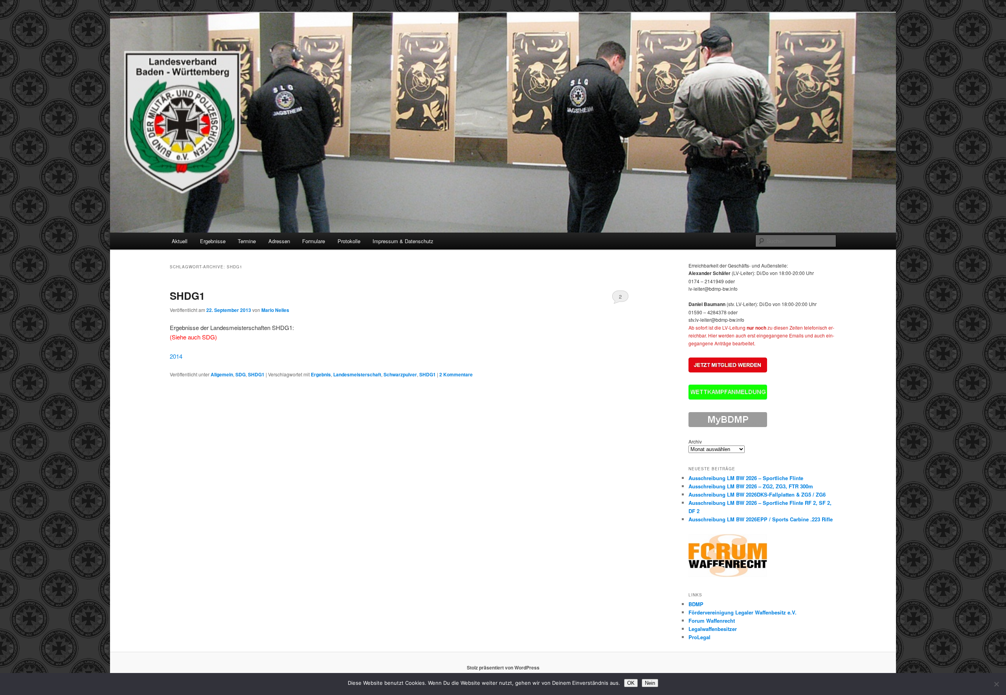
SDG (240, 374)
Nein (650, 683)
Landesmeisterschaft (357, 374)
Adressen (279, 241)
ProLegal (699, 637)
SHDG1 (187, 295)
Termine (247, 241)
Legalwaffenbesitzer (712, 629)
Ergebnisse (213, 241)
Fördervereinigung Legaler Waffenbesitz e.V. (742, 612)
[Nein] (996, 684)
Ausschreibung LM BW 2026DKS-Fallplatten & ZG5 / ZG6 (757, 494)
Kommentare (456, 374)
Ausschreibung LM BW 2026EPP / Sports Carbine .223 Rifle (760, 519)
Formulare (313, 241)
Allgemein (222, 374)
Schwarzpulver (400, 374)
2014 (176, 356)
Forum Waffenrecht (711, 620)
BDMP (695, 604)
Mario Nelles (275, 310)
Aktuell (179, 241)
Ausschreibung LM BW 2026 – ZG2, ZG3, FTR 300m (750, 486)
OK (631, 683)
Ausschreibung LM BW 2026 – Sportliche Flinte (745, 478)
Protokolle (349, 241)
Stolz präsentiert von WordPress (503, 667)
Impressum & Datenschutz (403, 241)
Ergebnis (321, 374)
